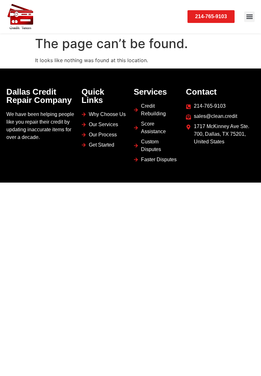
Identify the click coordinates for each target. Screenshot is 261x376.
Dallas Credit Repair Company (39, 96)
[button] (249, 16)
